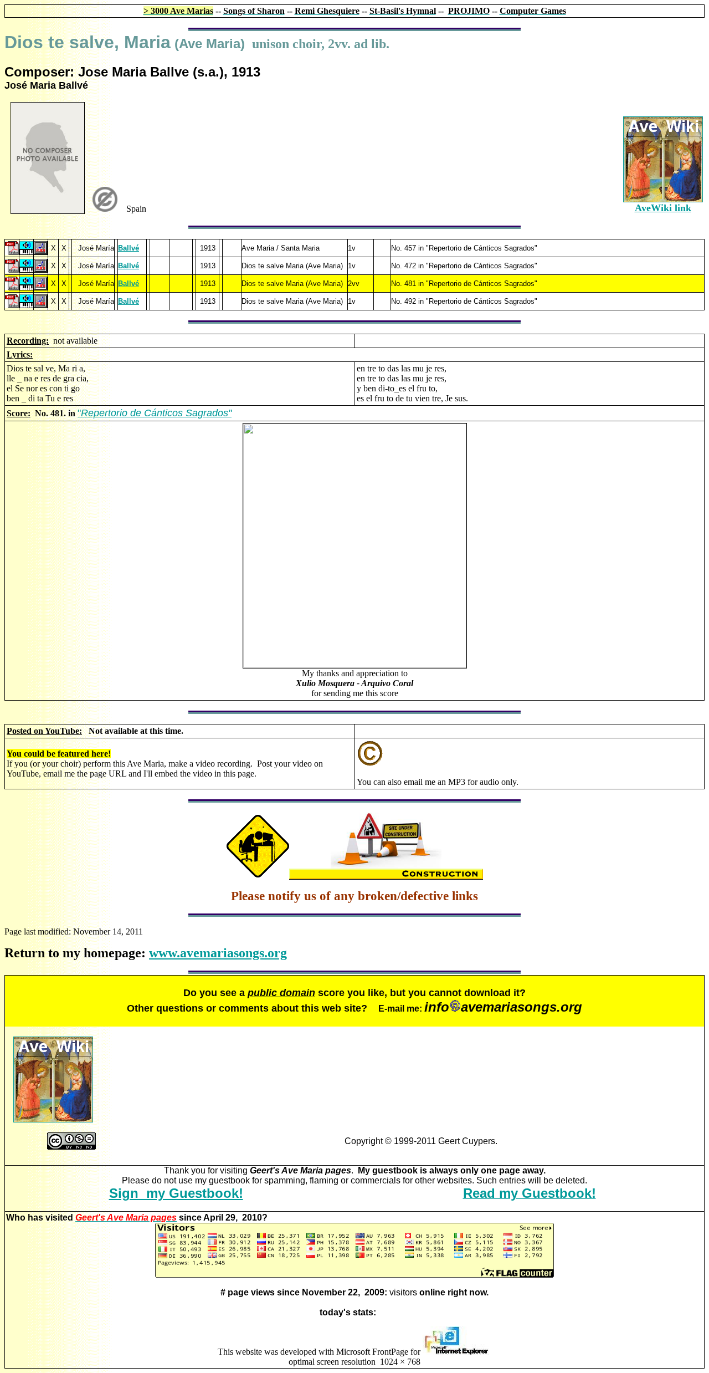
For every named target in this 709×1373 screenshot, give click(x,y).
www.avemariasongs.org (218, 953)
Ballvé (128, 248)
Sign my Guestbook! (176, 1193)
